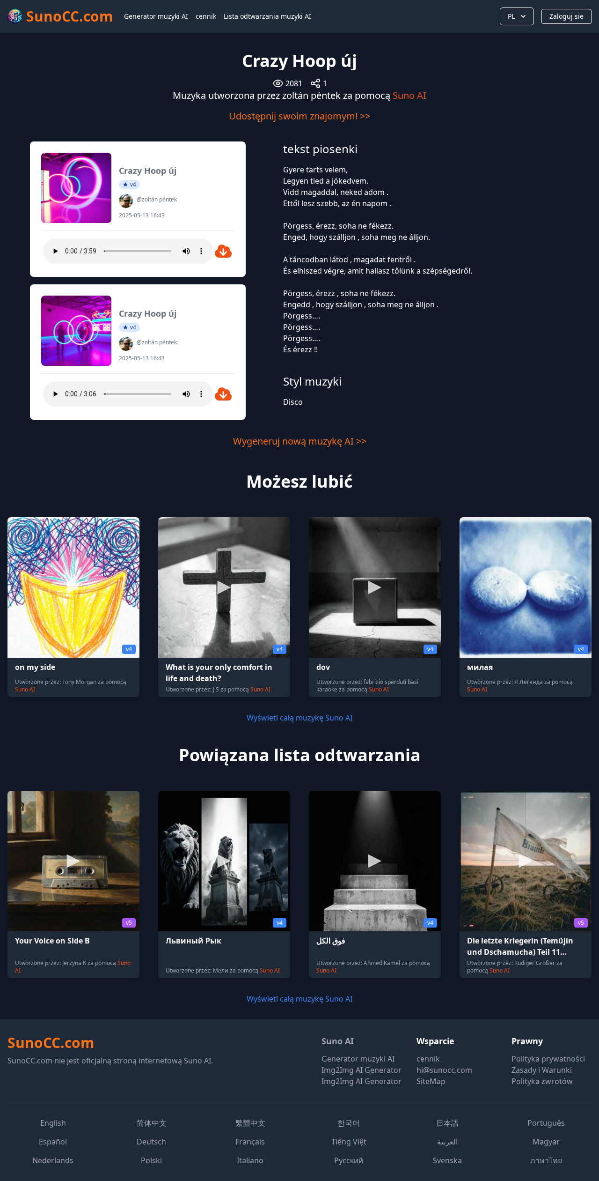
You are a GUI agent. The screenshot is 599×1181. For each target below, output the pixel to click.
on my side (35, 667)
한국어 (348, 1123)
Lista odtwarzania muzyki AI (267, 16)
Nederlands (52, 1160)
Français (250, 1141)
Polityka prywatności (548, 1059)
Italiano (250, 1160)
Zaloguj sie (566, 16)
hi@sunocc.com (444, 1070)
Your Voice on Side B (52, 941)
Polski (151, 1160)
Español (53, 1141)
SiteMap (431, 1081)
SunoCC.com (50, 1042)
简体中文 (152, 1123)
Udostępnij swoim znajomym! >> (299, 116)
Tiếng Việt (348, 1141)
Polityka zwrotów (542, 1081)
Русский (348, 1160)
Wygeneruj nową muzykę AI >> (299, 441)
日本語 (447, 1123)
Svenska (447, 1160)
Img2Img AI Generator (361, 1070)
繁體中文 (250, 1123)
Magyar (546, 1141)
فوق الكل (330, 941)
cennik (206, 16)
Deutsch (151, 1141)
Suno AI (409, 95)
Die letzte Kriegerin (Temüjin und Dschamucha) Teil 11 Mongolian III (520, 952)
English (53, 1123)
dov (323, 667)
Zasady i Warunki (541, 1070)
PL (511, 16)
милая (480, 667)
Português (546, 1123)
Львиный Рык (193, 941)
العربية (447, 1141)
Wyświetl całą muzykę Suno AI (299, 718)
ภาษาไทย (546, 1160)
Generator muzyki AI (156, 16)
